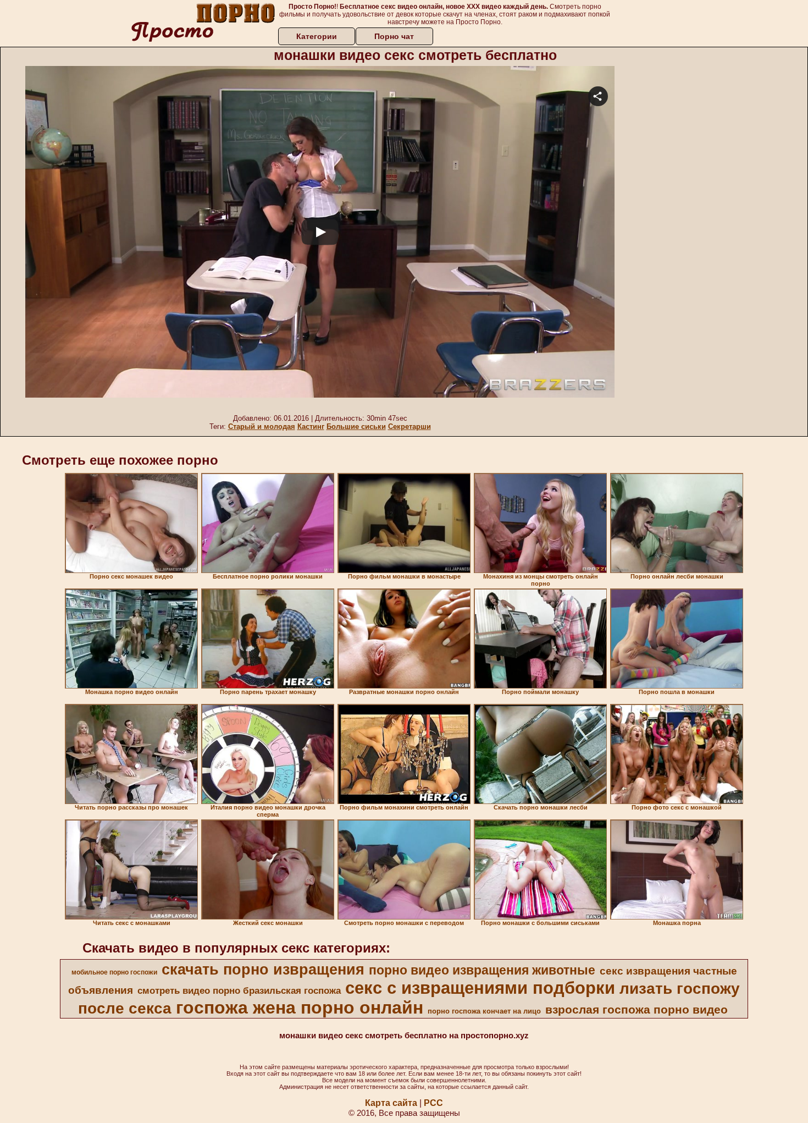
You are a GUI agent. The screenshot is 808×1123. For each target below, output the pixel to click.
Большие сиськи (356, 426)
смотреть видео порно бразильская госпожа (239, 990)
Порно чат (394, 36)
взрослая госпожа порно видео (636, 1009)
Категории (316, 36)
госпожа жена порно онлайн (299, 1007)
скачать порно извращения (263, 969)
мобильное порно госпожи (114, 972)
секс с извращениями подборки (480, 987)
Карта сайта (391, 1103)
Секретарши (409, 426)
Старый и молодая (261, 426)
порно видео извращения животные (482, 970)
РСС (433, 1103)
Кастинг (310, 426)
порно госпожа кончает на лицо (484, 1011)
